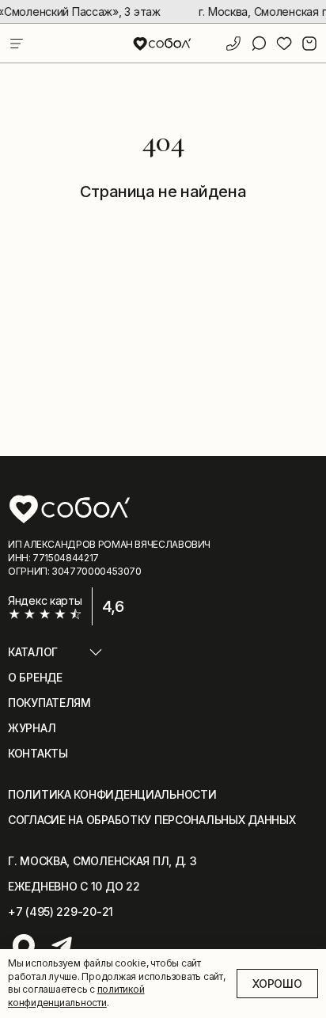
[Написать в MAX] (24, 945)
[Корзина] (309, 43)
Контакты (38, 753)
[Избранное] (284, 43)
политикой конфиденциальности (76, 996)
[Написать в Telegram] (62, 945)
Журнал (31, 728)
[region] (163, 12)
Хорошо (276, 983)
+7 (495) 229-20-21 (60, 911)
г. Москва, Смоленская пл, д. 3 (102, 861)
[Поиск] (258, 43)
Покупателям (49, 702)
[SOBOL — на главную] (162, 42)
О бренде (35, 677)
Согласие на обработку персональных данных (152, 819)
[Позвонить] (233, 43)
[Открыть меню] (16, 43)
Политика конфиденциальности (112, 794)
